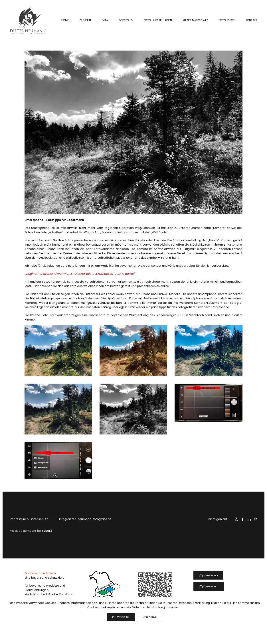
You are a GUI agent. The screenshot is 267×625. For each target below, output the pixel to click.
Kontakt (251, 20)
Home (65, 20)
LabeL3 (47, 531)
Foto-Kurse (227, 20)
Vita (105, 20)
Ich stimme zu (120, 617)
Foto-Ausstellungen (158, 20)
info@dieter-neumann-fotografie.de (85, 519)
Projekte (86, 20)
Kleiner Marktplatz (195, 20)
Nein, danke (150, 617)
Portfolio (126, 20)
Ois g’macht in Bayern (40, 573)
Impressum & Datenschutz (29, 519)
